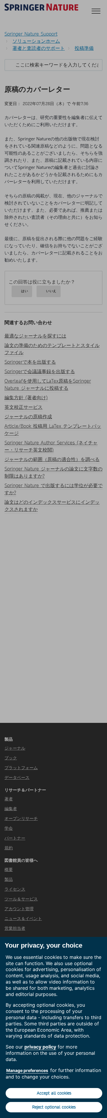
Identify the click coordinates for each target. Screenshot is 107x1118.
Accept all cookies (54, 1093)
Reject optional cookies (54, 1107)
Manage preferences (27, 1070)
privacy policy (40, 1047)
